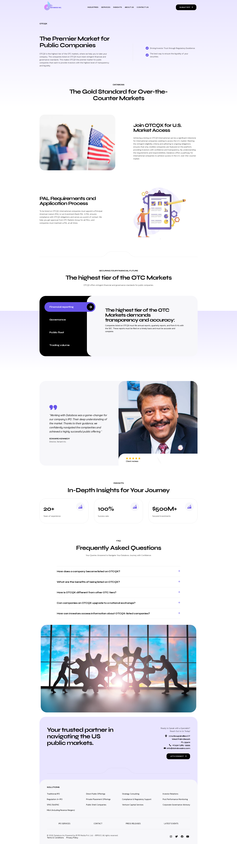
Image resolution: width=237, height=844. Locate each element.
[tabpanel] (145, 319)
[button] (118, 571)
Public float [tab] (56, 332)
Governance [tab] (57, 319)
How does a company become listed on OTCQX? (88, 571)
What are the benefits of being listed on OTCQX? (88, 581)
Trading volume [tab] (59, 345)
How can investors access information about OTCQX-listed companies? (103, 613)
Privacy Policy (72, 837)
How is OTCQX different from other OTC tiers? (86, 592)
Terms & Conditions (55, 837)
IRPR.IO (98, 835)
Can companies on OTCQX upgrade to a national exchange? (96, 603)
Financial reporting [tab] (61, 306)
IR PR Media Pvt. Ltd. (84, 835)
